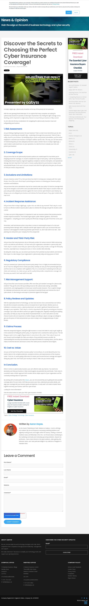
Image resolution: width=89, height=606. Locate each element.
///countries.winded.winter (30, 580)
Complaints (71, 573)
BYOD (71, 144)
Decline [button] (76, 12)
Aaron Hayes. (12, 66)
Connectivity (73, 149)
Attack (72, 138)
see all (69, 157)
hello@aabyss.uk (7, 582)
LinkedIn (20, 447)
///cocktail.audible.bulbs (7, 576)
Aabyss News (73, 130)
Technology (21, 415)
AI (70, 133)
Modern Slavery (72, 576)
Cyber (9, 415)
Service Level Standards (74, 567)
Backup (71, 141)
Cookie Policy (71, 569)
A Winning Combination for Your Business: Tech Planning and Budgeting (77, 118)
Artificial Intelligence (75, 136)
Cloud (71, 146)
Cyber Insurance (29, 415)
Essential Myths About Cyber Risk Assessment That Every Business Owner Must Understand (78, 112)
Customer (72, 152)
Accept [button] (68, 12)
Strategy (14, 415)
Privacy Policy (56, 4)
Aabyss (27, 380)
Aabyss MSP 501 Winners (75, 90)
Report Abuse (72, 578)
